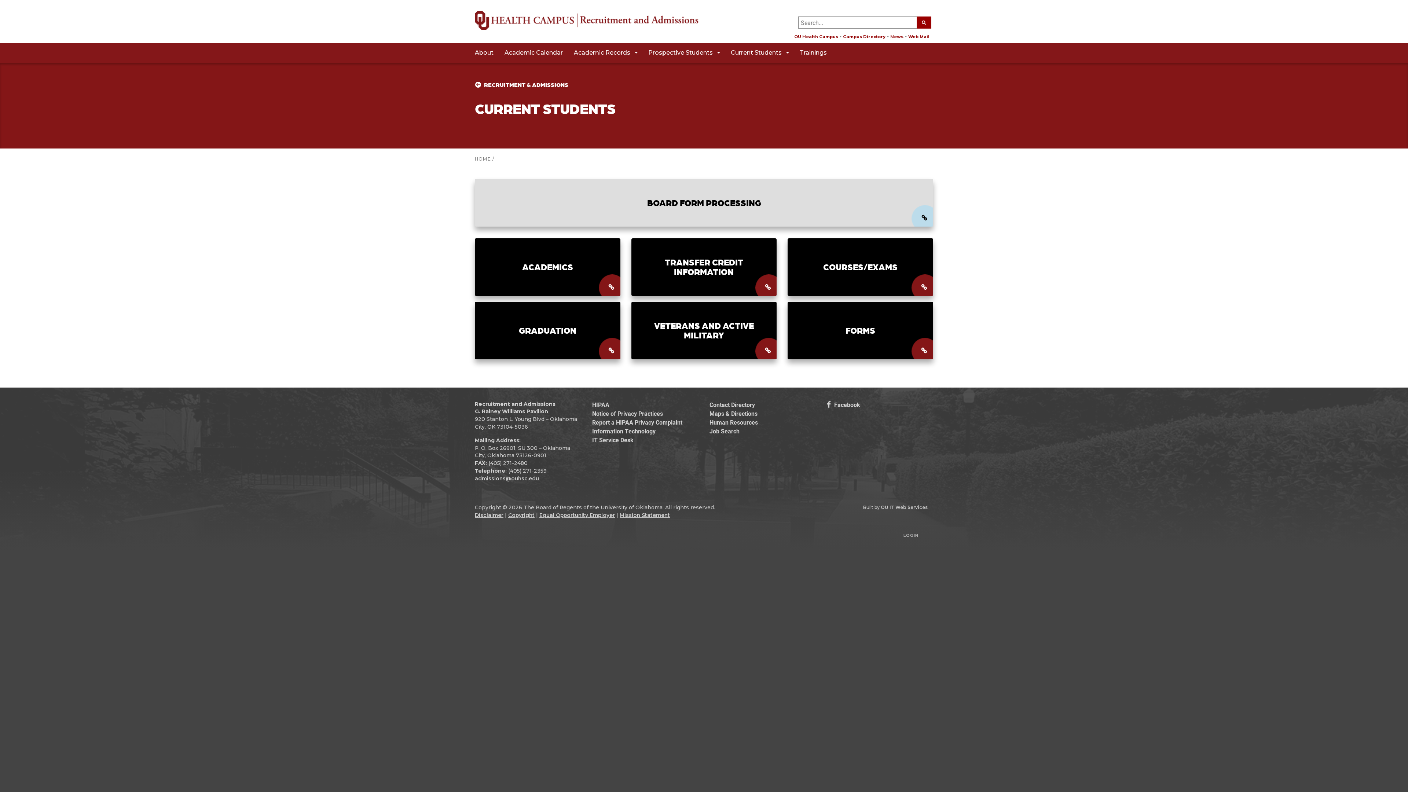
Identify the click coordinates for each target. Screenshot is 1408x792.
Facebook (846, 404)
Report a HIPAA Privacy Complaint (637, 422)
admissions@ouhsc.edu (507, 478)
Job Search (725, 431)
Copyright (521, 515)
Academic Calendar (534, 52)
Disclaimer (489, 515)
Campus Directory (864, 36)
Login (910, 535)
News (896, 36)
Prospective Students (680, 52)
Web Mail (918, 36)
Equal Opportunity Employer (577, 515)
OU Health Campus (816, 36)
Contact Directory (732, 404)
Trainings (813, 52)
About (484, 52)
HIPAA (600, 404)
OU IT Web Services (904, 507)
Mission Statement (645, 515)
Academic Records (602, 52)
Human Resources (734, 422)
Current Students (756, 52)
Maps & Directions (734, 413)
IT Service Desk (613, 440)
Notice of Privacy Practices (627, 413)
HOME (483, 159)
